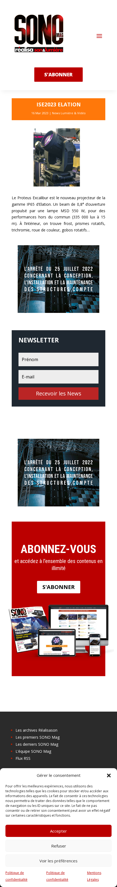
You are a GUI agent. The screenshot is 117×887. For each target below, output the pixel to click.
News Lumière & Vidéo (69, 113)
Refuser (58, 846)
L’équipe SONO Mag (33, 751)
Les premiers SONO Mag (38, 737)
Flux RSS (23, 758)
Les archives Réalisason (36, 730)
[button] (109, 775)
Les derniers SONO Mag (37, 744)
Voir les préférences (58, 860)
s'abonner (58, 74)
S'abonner (58, 587)
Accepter (58, 831)
